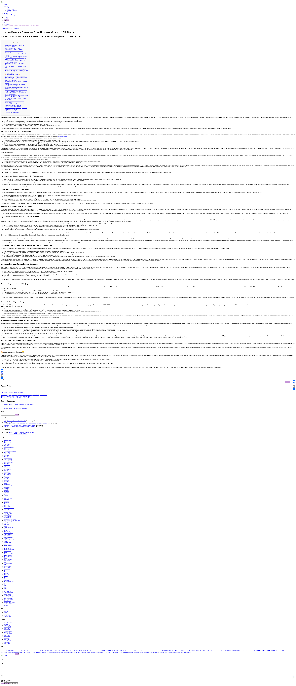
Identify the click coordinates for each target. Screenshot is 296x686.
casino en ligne (7, 512)
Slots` (5, 587)
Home (5, 4)
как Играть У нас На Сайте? (12, 48)
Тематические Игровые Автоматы (14, 49)
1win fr (5, 448)
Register (7, 19)
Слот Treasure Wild (10, 46)
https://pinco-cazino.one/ (245, 650)
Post (5, 577)
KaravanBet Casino (8, 533)
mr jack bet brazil (8, 555)
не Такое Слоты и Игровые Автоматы (15, 76)
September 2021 (8, 640)
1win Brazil (6, 445)
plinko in (6, 573)
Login (6, 17)
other (5, 562)
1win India (6, 449)
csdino (5, 526)
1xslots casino (11, 650)
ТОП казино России (286, 650)
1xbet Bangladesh (8, 458)
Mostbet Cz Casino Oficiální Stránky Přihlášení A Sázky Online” (16, 396)
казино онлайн (28, 652)
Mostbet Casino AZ (8, 542)
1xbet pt (6, 470)
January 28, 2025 (8, 28)
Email (2, 681)
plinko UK (6, 574)
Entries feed (6, 614)
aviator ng (6, 492)
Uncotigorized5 (7, 595)
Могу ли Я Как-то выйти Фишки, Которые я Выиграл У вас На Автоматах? (16, 104)
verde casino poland (8, 598)
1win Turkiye (7, 452)
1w (4, 441)
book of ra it (7, 506)
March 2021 (7, 642)
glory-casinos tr (7, 531)
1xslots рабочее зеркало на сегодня (147, 650)
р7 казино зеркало (171, 652)
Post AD (7, 20)
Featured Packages (11, 14)
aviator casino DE (8, 485)
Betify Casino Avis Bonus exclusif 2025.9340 (12, 392)
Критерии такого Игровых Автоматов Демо (16, 70)
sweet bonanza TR (8, 592)
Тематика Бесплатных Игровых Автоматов (16, 87)
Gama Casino (7, 528)
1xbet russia (6, 472)
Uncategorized (7, 594)
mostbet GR (7, 544)
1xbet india (6, 463)
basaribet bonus (184, 650)
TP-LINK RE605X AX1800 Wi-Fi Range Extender (21, 404)
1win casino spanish (8, 447)
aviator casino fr (7, 487)
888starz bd (6, 480)
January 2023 (7, 635)
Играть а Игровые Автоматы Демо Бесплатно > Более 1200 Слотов (21, 25)
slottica (5, 588)
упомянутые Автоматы (11, 88)
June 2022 (6, 638)
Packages (6, 13)
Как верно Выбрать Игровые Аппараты (15, 69)
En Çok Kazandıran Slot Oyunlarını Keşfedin (216, 650)
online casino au (8, 559)
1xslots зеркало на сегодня (81, 650)
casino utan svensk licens (10, 519)
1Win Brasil (6, 444)
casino (5, 510)
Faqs (8, 7)
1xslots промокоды (137, 650)
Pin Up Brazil (7, 567)
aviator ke (6, 490)
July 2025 (6, 624)
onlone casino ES (8, 560)
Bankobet (6, 495)
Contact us (9, 11)
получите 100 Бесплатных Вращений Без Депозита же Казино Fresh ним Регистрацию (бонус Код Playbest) (17, 79)
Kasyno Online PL (8, 534)
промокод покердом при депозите (151, 652)
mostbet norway (7, 548)
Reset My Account (5, 683)
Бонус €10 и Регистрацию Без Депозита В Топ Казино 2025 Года (16, 108)
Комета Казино (8, 603)
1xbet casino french (8, 462)
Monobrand (6, 541)
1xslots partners (60, 650)
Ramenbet (6, 580)
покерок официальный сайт (126, 652)
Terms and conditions (12, 10)
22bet (5, 476)
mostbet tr (6, 552)
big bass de (6, 501)
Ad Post (6, 660)
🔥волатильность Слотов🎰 (12, 74)
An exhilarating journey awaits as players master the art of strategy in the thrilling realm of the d (24, 395)
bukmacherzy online (9, 508)
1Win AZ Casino (8, 442)
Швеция (6, 605)
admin (2, 28)
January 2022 (7, 639)
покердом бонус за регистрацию (65, 652)
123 (1, 393)
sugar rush (6, 589)
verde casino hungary (9, 596)
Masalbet (6, 538)
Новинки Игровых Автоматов (13, 106)
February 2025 (7, 627)
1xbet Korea (7, 465)
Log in (5, 612)
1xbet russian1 (7, 474)
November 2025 (8, 622)
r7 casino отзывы (279, 650)
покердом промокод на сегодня (110, 652)
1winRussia (6, 455)
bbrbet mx (6, 499)
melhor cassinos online (9, 540)
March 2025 (7, 625)
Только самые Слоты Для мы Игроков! (15, 84)
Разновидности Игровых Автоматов (14, 45)
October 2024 (7, 632)
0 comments (15, 28)
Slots (5, 585)
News (5, 558)
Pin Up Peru (7, 569)
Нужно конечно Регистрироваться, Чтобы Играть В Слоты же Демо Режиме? (16, 90)
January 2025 (7, 628)
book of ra (6, 505)
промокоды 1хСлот (163, 652)
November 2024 (8, 631)
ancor (177, 650)
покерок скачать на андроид (139, 652)
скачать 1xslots (177, 652)
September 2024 (8, 634)
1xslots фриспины (158, 650)
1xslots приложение (130, 650)
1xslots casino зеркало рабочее (33, 650)
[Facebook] (148, 370)
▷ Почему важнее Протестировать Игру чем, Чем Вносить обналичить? (17, 111)
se (4, 583)
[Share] (148, 378)
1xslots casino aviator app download (21, 650)
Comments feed (7, 615)
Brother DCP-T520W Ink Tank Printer (18, 408)
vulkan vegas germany (9, 602)
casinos (5, 523)
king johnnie (7, 535)
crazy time (6, 524)
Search (2, 380)
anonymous (6, 481)
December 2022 (7, 636)
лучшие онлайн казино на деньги (40, 652)
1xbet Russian (7, 473)
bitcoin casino (7, 502)
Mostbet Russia (7, 551)
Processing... (14, 683)
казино (21, 652)
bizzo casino (7, 503)
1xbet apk (6, 456)
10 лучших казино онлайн (167, 650)
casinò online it (7, 517)
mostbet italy (7, 546)
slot (4, 584)
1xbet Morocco (7, 469)
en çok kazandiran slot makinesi (232, 650)
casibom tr (6, 509)
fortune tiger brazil (8, 527)
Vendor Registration (8, 664)
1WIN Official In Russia (10, 451)
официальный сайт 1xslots (54, 652)
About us (6, 6)
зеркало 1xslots (17, 652)
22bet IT (6, 478)
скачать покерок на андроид (186, 652)
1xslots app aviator (4, 650)
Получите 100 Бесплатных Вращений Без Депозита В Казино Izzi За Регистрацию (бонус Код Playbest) (16, 58)
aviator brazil (7, 484)
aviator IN (6, 488)
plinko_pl (6, 576)
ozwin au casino (8, 563)
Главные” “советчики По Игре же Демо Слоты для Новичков (15, 93)
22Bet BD (6, 477)
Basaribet (6, 497)
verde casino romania (9, 599)
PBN (5, 565)
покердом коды (87, 652)
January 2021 (7, 643)
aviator (5, 483)
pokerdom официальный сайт (264, 650)
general (5, 530)
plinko (5, 571)
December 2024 (7, 629)
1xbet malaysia (7, 467)
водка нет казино (11, 652)
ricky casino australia (9, 581)
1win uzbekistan (8, 454)
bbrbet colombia (8, 498)
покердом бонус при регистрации (77, 652)
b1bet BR (6, 494)
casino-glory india (8, 521)
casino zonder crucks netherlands (12, 520)
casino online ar (7, 516)
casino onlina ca (7, 515)
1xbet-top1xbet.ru (62, 136)
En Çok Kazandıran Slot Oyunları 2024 (198, 650)
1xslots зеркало (70, 650)
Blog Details (7, 24)
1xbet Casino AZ (8, 459)
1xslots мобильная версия (104, 650)
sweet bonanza (7, 591)
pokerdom (251, 650)
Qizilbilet (6, 578)
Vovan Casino (7, 601)
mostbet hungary (8, 545)
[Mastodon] (148, 373)
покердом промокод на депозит (96, 652)
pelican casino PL (8, 566)
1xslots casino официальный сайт (47, 650)
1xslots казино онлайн (92, 650)
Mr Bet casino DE (8, 553)
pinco (5, 570)
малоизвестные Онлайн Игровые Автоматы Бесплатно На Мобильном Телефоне (16, 96)
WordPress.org (7, 616)
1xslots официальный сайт (119, 650)
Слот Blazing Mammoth (11, 85)
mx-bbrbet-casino (8, 556)
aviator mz (6, 491)
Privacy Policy (10, 9)
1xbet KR (6, 466)
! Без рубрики (7, 440)
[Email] (148, 375)
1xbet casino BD (8, 460)
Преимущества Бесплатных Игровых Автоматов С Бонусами (15, 61)
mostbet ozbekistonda (9, 549)
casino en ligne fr (8, 513)
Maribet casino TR (8, 537)
